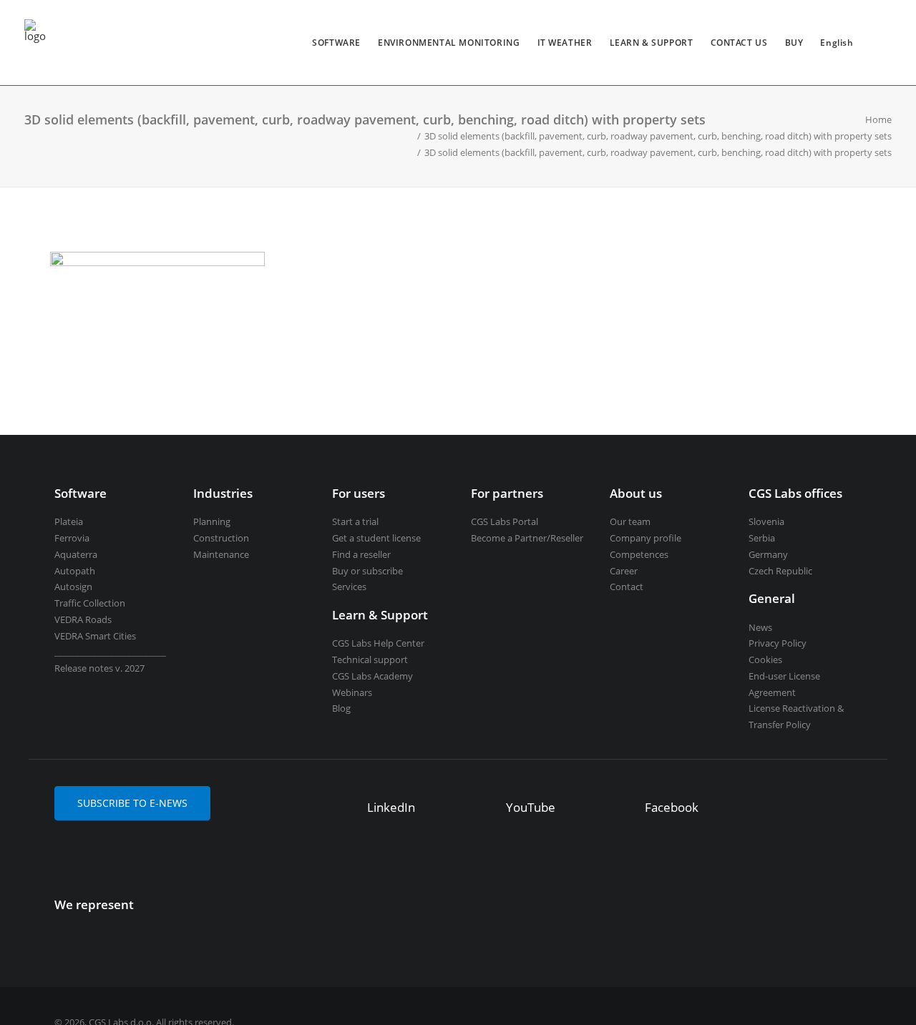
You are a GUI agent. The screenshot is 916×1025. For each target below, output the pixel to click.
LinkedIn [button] (391, 807)
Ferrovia (71, 537)
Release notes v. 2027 (99, 668)
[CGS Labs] (35, 42)
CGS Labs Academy (372, 676)
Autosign (73, 586)
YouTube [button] (530, 807)
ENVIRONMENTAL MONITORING (449, 42)
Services (349, 586)
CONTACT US (739, 42)
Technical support (370, 659)
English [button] (836, 42)
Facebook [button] (671, 807)
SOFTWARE (336, 42)
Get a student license (376, 537)
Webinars (352, 692)
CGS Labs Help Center (378, 643)
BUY (794, 42)
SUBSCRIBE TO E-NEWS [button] (132, 803)
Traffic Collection (89, 603)
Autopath (74, 570)
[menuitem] (336, 42)
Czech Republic (780, 570)
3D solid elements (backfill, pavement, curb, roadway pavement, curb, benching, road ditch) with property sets (658, 135)
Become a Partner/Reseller (527, 537)
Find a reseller (361, 554)
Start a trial (355, 521)
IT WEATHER (565, 42)
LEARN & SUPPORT (651, 42)
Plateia (68, 521)
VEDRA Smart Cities (95, 635)
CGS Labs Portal (504, 521)
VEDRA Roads (83, 619)
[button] (346, 809)
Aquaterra (75, 554)
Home (878, 119)
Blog (341, 708)
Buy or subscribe (367, 570)
